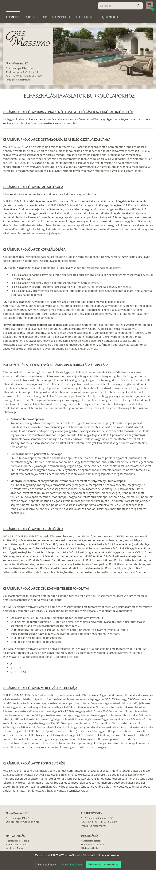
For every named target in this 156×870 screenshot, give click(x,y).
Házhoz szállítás (89, 848)
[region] (78, 860)
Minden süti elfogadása (103, 864)
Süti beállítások (47, 864)
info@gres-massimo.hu (18, 79)
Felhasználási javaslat (92, 844)
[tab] (13, 17)
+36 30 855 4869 (33, 75)
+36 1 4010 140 (14, 75)
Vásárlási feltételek (91, 840)
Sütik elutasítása (72, 864)
